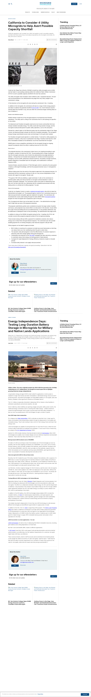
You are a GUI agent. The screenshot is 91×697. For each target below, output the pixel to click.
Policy (53, 12)
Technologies (35, 12)
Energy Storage (12, 317)
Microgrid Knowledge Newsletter (17, 247)
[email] (37, 44)
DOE (26, 507)
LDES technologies (13, 523)
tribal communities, (23, 418)
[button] (9, 4)
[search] (11, 4)
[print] (56, 44)
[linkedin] (30, 44)
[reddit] (34, 44)
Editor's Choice (11, 18)
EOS (21, 495)
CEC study (12, 530)
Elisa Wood (11, 39)
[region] (45, 694)
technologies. (45, 433)
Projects (27, 12)
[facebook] (28, 44)
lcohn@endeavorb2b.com (27, 562)
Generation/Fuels (45, 12)
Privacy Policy (40, 694)
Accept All (85, 694)
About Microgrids (61, 12)
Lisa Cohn (10, 343)
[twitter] (32, 44)
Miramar (30, 481)
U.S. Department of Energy (24, 430)
